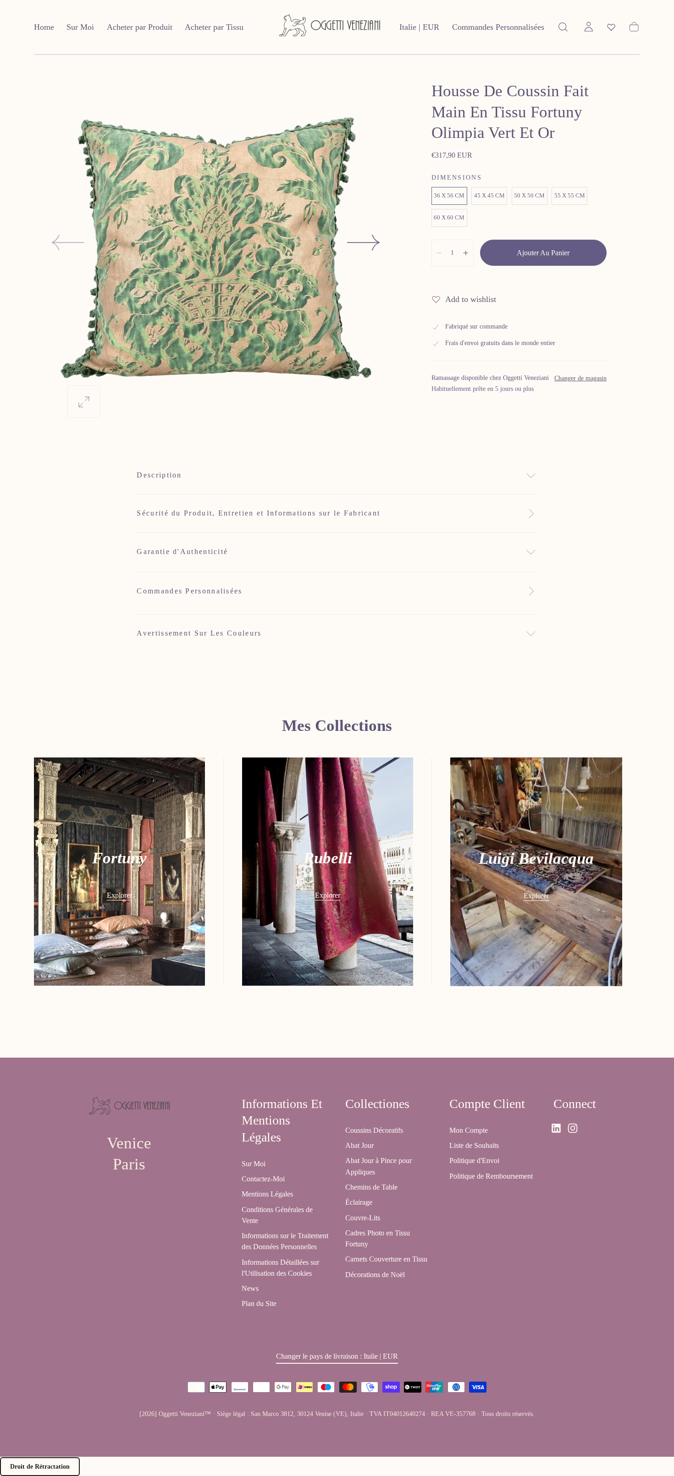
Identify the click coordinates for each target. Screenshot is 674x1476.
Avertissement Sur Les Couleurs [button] (199, 633)
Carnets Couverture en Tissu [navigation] (386, 1259)
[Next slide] (364, 242)
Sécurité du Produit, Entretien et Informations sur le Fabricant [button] (258, 513)
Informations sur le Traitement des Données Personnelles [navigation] (285, 1241)
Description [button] (159, 475)
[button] (419, 29)
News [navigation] (250, 1289)
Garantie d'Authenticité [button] (182, 551)
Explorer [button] (119, 895)
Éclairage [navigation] (358, 1203)
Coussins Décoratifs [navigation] (374, 1130)
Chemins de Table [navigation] (371, 1187)
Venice (129, 1143)
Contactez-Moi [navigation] (263, 1179)
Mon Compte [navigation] (468, 1130)
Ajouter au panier (543, 253)
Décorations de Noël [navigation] (375, 1274)
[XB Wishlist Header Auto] (611, 27)
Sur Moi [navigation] (253, 1164)
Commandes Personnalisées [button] (498, 27)
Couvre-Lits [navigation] (362, 1218)
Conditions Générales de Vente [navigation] (277, 1215)
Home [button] (44, 27)
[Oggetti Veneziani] (129, 1107)
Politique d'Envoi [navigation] (474, 1161)
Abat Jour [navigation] (359, 1146)
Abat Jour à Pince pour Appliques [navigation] (378, 1166)
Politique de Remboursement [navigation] (491, 1176)
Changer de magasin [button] (580, 378)
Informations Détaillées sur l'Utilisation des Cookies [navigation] (280, 1267)
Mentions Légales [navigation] (267, 1194)
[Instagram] (572, 1128)
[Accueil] (329, 27)
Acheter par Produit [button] (139, 27)
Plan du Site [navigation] (259, 1304)
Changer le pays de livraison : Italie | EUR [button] (337, 1357)
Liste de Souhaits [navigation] (474, 1146)
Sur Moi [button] (80, 27)
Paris (129, 1164)
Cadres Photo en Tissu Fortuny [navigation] (377, 1238)
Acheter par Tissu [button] (214, 27)
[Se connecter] (588, 27)
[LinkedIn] (556, 1128)
